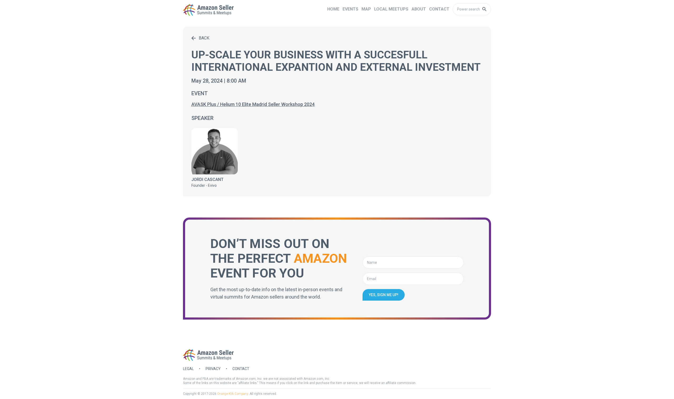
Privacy (213, 369)
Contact (240, 369)
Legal (188, 369)
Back (204, 38)
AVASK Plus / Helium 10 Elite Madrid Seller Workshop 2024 (253, 104)
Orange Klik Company (232, 394)
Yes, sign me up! (383, 295)
